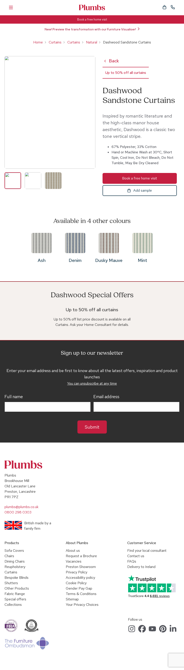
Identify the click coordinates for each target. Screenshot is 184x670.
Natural (91, 42)
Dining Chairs (14, 561)
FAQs (131, 561)
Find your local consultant (146, 550)
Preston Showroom (81, 566)
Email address (106, 397)
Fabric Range (14, 593)
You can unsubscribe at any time (92, 383)
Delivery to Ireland (141, 566)
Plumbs (92, 8)
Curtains (55, 42)
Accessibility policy (80, 577)
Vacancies (73, 561)
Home (38, 42)
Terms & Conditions (81, 593)
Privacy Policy (76, 572)
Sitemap (72, 599)
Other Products (16, 588)
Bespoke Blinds (16, 577)
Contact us (135, 556)
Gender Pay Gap (79, 588)
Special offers (15, 599)
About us (73, 550)
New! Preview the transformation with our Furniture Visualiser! (90, 29)
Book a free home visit (92, 19)
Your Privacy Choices (82, 604)
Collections (13, 604)
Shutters (11, 583)
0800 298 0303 (17, 512)
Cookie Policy (76, 583)
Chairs (9, 556)
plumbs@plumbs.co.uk (21, 506)
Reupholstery (14, 566)
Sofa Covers (14, 550)
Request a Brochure (81, 556)
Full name (13, 397)
